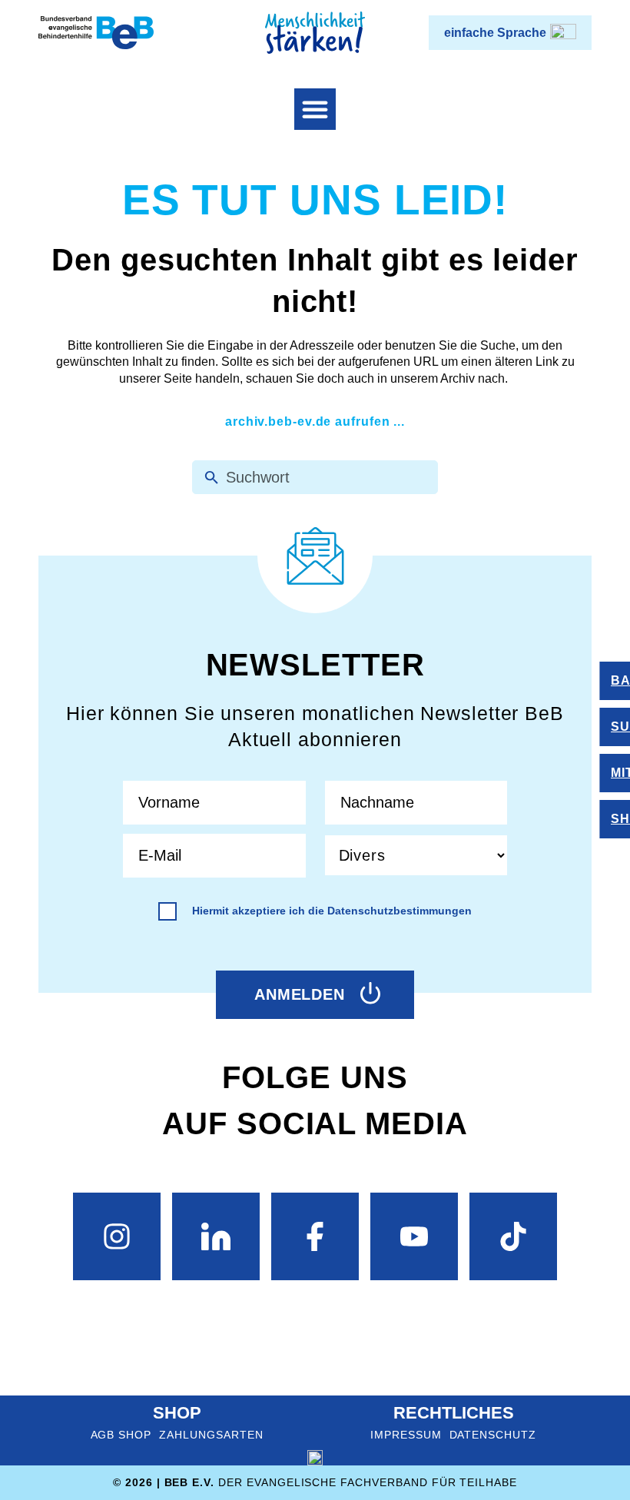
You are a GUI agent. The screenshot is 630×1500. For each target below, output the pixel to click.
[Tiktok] (513, 1236)
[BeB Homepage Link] (315, 33)
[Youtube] (414, 1236)
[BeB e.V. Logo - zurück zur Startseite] (96, 33)
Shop (177, 1412)
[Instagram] (117, 1236)
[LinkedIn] (216, 1236)
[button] (315, 109)
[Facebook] (315, 1236)
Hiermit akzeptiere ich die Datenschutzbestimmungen (332, 910)
